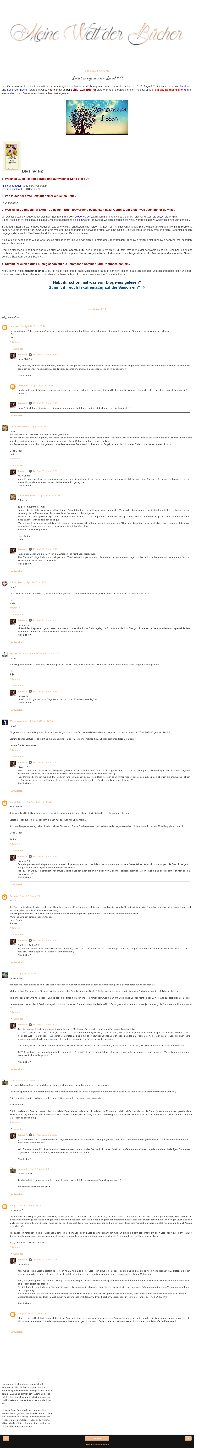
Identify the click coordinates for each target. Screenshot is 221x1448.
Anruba (14, 896)
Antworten (15, 342)
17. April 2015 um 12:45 (30, 1080)
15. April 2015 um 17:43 (45, 940)
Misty (13, 1205)
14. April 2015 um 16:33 (40, 721)
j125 (12, 973)
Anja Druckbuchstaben (22, 653)
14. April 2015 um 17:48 (39, 802)
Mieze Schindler (18, 426)
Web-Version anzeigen (97, 1444)
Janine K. (23, 354)
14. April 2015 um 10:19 (35, 582)
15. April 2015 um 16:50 (45, 762)
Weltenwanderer (18, 721)
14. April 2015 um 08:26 (33, 326)
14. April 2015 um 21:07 (27, 973)
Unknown (15, 326)
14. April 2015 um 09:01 (40, 426)
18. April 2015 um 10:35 (38, 1169)
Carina (13, 1080)
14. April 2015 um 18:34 (45, 354)
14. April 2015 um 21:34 (45, 620)
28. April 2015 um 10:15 (29, 1205)
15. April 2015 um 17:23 (45, 856)
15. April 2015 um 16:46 (45, 403)
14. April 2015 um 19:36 (45, 471)
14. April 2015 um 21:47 (45, 691)
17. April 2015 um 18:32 (45, 1135)
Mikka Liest (16, 582)
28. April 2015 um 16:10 (37, 1313)
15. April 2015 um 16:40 (45, 549)
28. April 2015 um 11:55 (45, 1259)
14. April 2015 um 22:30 (48, 495)
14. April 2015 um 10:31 (48, 653)
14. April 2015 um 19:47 (31, 896)
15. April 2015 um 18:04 (45, 1024)
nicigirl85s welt (18, 802)
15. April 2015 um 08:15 (41, 385)
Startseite (97, 1438)
